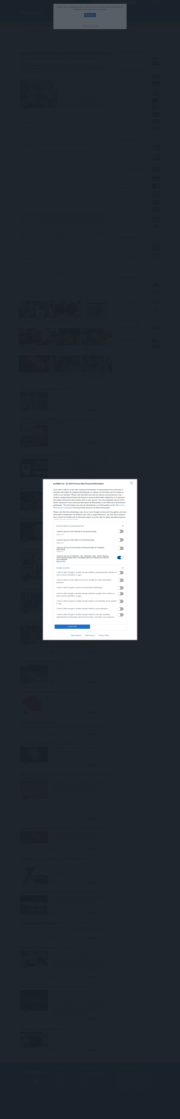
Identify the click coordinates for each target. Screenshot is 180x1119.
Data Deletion (76, 635)
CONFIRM (72, 627)
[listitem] (90, 526)
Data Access (90, 635)
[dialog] (90, 559)
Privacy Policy (104, 635)
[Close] (132, 484)
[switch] (120, 531)
